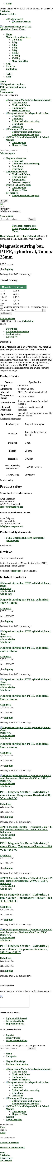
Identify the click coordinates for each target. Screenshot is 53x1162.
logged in (16, 570)
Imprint (10, 1035)
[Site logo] (19, 29)
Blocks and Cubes (21, 105)
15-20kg (16, 58)
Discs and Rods (19, 102)
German (26, 21)
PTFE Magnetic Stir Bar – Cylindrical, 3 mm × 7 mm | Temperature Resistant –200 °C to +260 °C (25, 795)
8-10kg (15, 53)
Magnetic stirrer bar (16, 158)
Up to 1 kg (17, 39)
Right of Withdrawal (16, 1018)
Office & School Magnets (18, 185)
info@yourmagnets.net (11, 507)
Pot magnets (12, 193)
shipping (8, 269)
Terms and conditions (16, 1040)
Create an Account (9, 1142)
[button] (5, 594)
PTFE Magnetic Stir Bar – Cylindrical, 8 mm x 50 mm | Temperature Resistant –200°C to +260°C (24, 949)
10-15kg (16, 55)
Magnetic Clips (19, 145)
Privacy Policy (13, 1038)
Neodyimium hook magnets (25, 134)
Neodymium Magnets (16, 171)
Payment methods (15, 1021)
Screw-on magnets (21, 110)
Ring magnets (18, 108)
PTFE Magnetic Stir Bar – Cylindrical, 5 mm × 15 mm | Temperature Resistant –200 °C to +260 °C (26, 846)
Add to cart (6, 313)
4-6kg (14, 47)
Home (3, 236)
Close (2, 1127)
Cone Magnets (19, 142)
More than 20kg (20, 61)
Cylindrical (17, 118)
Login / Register (14, 1119)
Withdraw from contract (12, 1147)
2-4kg (14, 45)
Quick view (5, 588)
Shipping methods (15, 1023)
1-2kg (14, 42)
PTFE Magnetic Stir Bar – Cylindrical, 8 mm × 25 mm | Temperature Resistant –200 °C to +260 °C (26, 898)
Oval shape (17, 126)
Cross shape (18, 116)
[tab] (11, 329)
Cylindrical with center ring (25, 121)
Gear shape (17, 124)
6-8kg (14, 50)
